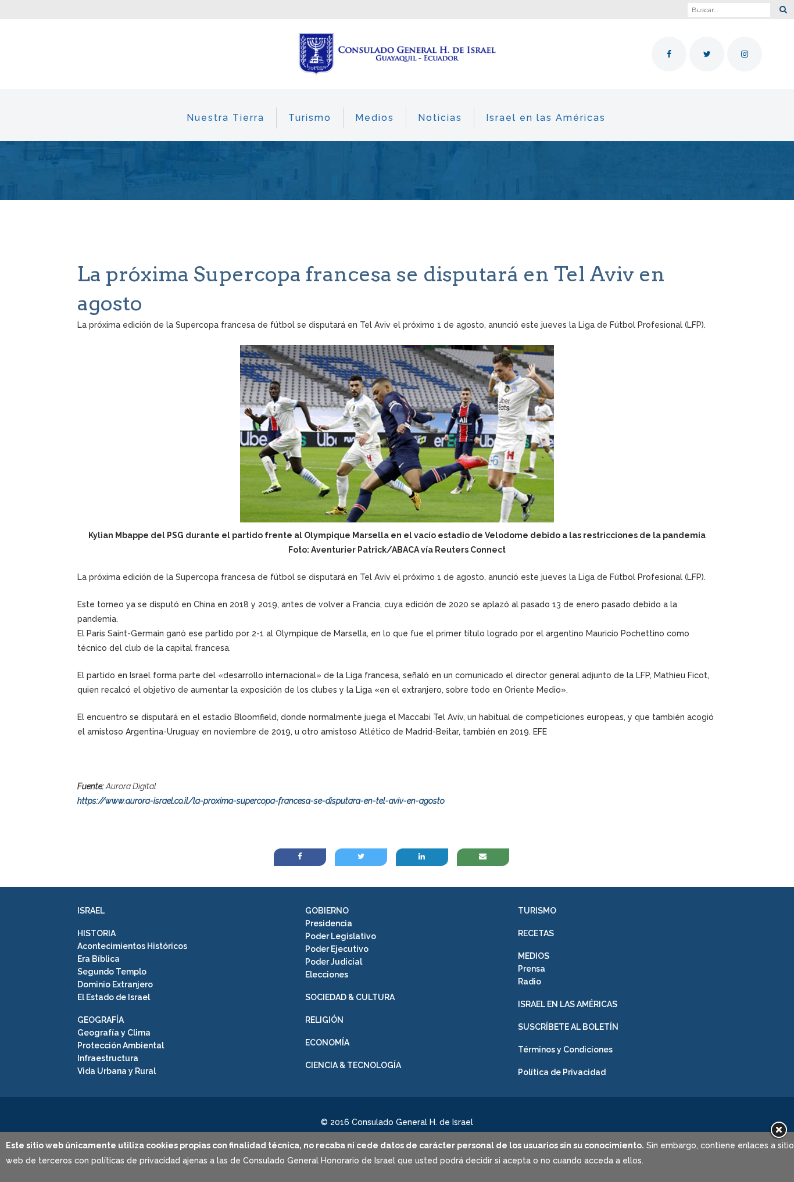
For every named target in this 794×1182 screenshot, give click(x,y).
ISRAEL (91, 910)
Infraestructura (107, 1058)
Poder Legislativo (340, 936)
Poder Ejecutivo (337, 949)
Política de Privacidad (562, 1072)
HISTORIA (96, 933)
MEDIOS (533, 956)
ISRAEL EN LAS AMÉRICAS (567, 1004)
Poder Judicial (333, 961)
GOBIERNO (327, 910)
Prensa (531, 968)
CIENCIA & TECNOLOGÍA (353, 1065)
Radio (529, 981)
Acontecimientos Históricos (132, 946)
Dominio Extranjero (115, 984)
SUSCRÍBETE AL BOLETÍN (568, 1026)
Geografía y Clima (114, 1032)
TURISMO (537, 910)
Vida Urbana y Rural (116, 1071)
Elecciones (326, 974)
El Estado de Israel (113, 997)
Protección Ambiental (120, 1045)
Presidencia (328, 923)
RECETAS (536, 933)
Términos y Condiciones (565, 1049)
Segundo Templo (111, 971)
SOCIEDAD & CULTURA (350, 997)
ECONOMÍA (327, 1042)
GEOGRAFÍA (100, 1020)
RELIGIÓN (324, 1020)
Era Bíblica (98, 958)
